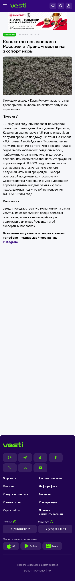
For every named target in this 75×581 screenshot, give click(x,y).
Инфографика (48, 486)
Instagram (10, 242)
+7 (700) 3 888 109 (20, 529)
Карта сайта (11, 510)
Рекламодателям (50, 478)
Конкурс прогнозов (15, 494)
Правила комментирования (51, 512)
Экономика (9, 35)
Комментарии (12, 502)
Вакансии (45, 494)
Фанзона (9, 486)
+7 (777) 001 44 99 (55, 529)
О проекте (10, 478)
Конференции (48, 502)
